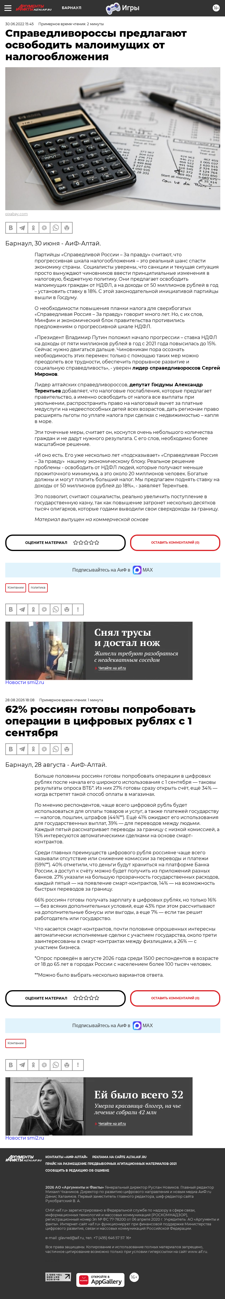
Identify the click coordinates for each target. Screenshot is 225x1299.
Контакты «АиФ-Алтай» (66, 1157)
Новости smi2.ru (24, 682)
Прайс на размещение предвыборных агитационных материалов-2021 (111, 1164)
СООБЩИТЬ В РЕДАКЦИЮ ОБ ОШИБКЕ (77, 1170)
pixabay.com (16, 214)
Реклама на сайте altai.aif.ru (119, 1157)
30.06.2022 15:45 (19, 24)
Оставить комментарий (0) (175, 543)
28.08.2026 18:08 (20, 700)
